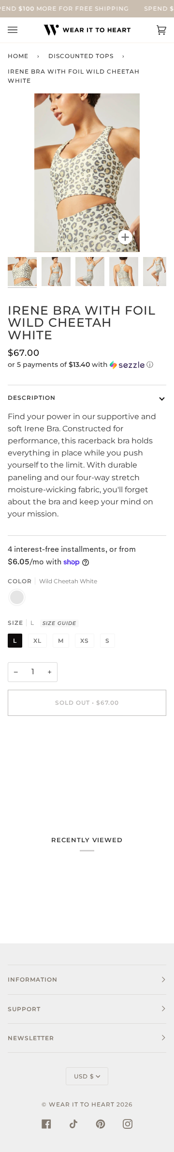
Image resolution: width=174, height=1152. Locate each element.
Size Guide (59, 623)
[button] (87, 364)
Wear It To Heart (82, 1104)
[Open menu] (22, 30)
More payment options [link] (52, 763)
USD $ (84, 1076)
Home (18, 56)
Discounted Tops (81, 56)
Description (32, 397)
